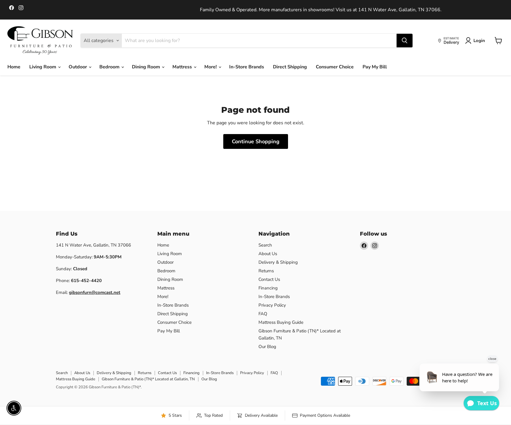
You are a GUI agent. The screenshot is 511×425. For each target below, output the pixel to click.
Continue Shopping (255, 141)
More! (211, 67)
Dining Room (146, 67)
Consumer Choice (335, 67)
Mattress (182, 67)
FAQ (262, 314)
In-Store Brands (246, 67)
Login (479, 41)
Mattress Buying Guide (280, 322)
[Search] (405, 40)
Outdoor (78, 67)
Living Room (43, 67)
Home (13, 67)
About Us (267, 254)
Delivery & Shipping (278, 262)
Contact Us (269, 279)
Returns (266, 271)
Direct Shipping (290, 67)
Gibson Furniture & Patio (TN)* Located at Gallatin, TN (148, 379)
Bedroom (110, 67)
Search (265, 245)
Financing (268, 288)
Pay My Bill (375, 67)
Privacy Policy (272, 305)
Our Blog (267, 347)
